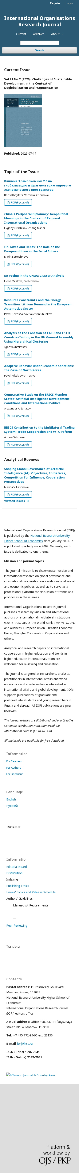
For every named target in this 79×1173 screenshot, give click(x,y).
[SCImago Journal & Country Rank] (30, 1075)
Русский (12, 806)
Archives (38, 34)
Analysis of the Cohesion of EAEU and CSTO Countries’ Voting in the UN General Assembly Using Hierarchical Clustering (39, 337)
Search (39, 50)
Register (55, 3)
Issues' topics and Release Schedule (31, 892)
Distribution (14, 873)
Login (69, 3)
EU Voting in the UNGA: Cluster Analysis (34, 276)
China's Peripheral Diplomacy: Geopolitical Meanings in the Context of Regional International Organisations (36, 218)
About (55, 34)
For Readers (14, 761)
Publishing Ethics (17, 886)
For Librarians (14, 774)
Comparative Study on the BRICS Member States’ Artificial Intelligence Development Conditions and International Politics (37, 398)
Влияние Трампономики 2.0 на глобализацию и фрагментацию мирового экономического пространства (37, 185)
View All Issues (14, 501)
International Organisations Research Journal (39, 21)
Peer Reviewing (16, 925)
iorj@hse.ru (25, 1044)
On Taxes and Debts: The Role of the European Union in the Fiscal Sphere (32, 249)
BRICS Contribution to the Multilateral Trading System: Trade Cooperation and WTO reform (39, 429)
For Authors (13, 767)
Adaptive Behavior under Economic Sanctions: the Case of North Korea (39, 368)
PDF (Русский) (19, 202)
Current (21, 34)
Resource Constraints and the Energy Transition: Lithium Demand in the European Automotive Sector (37, 304)
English (11, 799)
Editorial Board (16, 867)
